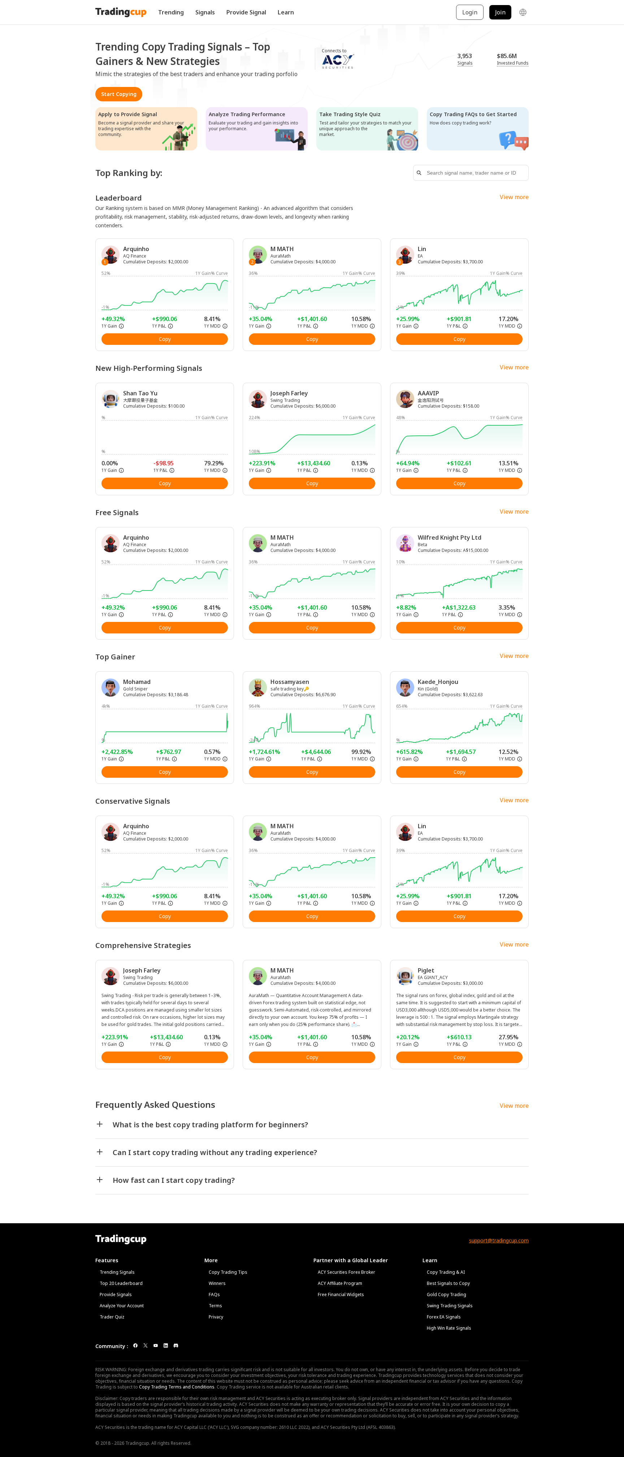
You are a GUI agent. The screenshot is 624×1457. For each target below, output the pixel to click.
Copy (165, 338)
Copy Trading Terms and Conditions (176, 1387)
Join (500, 12)
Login (469, 12)
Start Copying (118, 94)
